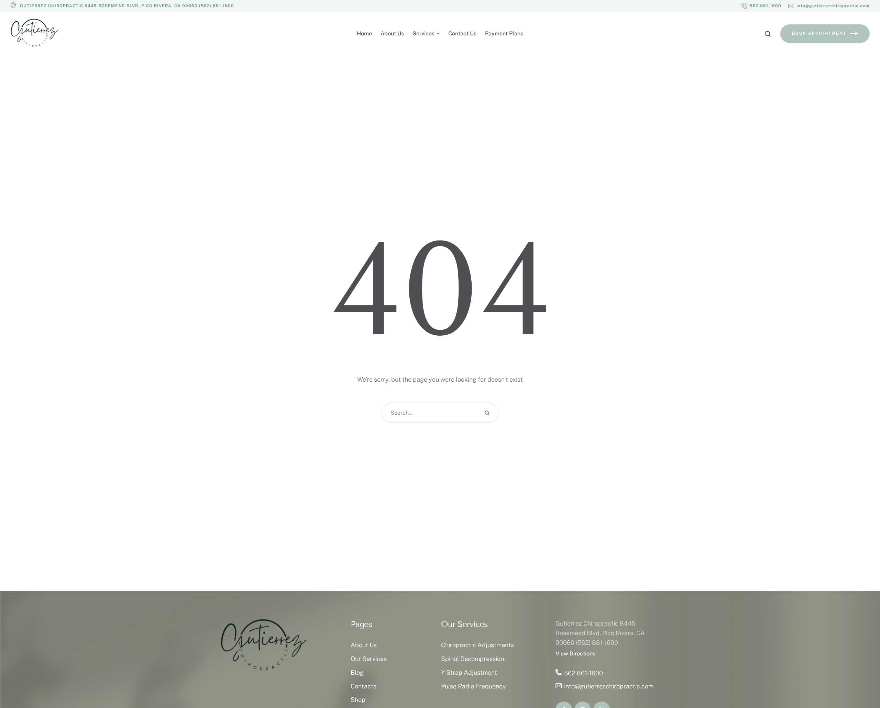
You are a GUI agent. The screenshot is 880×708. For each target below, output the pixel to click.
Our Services (369, 658)
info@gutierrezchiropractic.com (608, 686)
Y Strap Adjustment (469, 672)
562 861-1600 (583, 673)
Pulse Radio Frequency (473, 686)
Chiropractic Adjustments (477, 645)
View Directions (575, 653)
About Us (364, 645)
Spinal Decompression (472, 658)
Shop (358, 699)
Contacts (363, 686)
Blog (357, 672)
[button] (761, 5)
